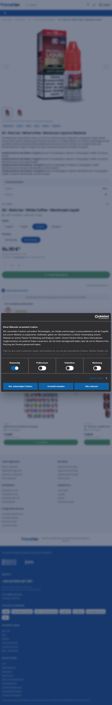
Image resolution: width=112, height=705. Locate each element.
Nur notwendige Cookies (20, 386)
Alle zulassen (91, 386)
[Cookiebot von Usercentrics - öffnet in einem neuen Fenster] (97, 317)
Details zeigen (96, 378)
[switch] (42, 368)
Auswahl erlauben (56, 386)
